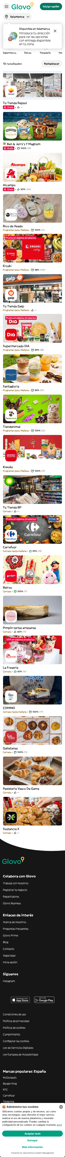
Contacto (8, 948)
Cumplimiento (11, 1034)
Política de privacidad (16, 1021)
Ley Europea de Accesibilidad (20, 1054)
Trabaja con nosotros (15, 883)
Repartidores (11, 896)
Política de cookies (14, 1027)
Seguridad (9, 955)
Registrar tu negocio (15, 889)
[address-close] (55, 31)
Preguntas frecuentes (15, 928)
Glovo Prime (10, 935)
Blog (5, 942)
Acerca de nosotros (14, 922)
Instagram (9, 981)
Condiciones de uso (14, 1014)
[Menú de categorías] (6, 6)
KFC (5, 1089)
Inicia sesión (10, 962)
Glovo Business (12, 903)
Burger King (10, 1083)
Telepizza (8, 1101)
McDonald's (9, 1077)
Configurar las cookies (16, 1041)
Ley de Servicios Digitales (18, 1047)
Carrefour (9, 1095)
